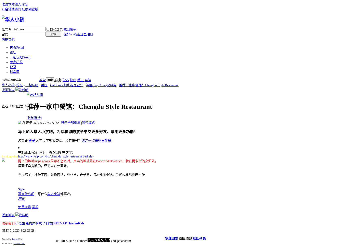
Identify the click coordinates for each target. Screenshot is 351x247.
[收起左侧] (35, 95)
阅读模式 (88, 123)
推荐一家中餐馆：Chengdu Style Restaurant (149, 85)
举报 (35, 207)
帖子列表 (45, 223)
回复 (21, 199)
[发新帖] (21, 90)
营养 (66, 80)
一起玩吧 (20, 57)
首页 (17, 47)
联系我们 (8, 223)
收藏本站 (8, 4)
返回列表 (8, 90)
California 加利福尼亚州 (66, 85)
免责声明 (32, 223)
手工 (80, 80)
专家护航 (16, 62)
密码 (5, 34)
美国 (44, 85)
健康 (73, 80)
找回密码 (70, 29)
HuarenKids (75, 223)
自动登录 (56, 29)
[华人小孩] (13, 19)
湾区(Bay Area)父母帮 (101, 85)
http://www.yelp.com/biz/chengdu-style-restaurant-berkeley (56, 156)
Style (21, 189)
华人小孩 (8, 85)
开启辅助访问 (11, 9)
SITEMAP (60, 223)
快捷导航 (8, 39)
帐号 (5, 29)
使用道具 (24, 207)
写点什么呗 (26, 194)
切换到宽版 (30, 9)
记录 (13, 67)
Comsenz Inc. (19, 243)
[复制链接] (34, 118)
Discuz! (15, 239)
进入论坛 (21, 4)
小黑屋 (20, 223)
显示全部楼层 (70, 123)
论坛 (13, 52)
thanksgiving (10, 156)
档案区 (15, 72)
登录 (32, 140)
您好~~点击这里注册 (78, 34)
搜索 (42, 80)
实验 (87, 80)
